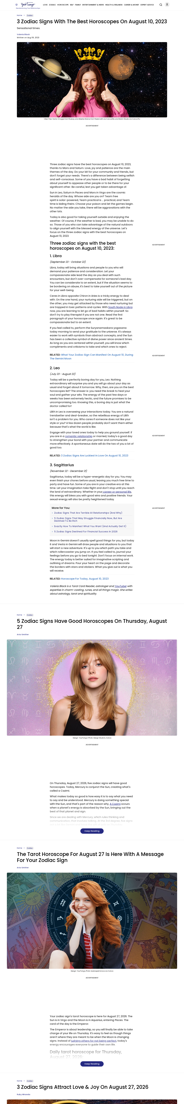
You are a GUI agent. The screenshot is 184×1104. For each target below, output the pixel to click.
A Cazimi (115, 804)
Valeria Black (23, 34)
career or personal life (117, 492)
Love (45, 5)
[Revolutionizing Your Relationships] (28, 4)
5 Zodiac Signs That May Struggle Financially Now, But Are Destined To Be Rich (88, 519)
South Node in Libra (120, 307)
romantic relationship (78, 436)
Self (71, 5)
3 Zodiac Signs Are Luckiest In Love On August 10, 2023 (94, 455)
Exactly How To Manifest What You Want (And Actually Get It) (90, 526)
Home (19, 15)
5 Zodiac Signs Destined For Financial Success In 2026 (86, 531)
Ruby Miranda (23, 1094)
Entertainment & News (93, 5)
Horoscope (62, 5)
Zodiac (52, 5)
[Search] (160, 4)
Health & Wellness (113, 5)
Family (78, 5)
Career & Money (131, 5)
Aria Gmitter (23, 634)
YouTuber (121, 586)
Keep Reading (92, 831)
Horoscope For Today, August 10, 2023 (85, 578)
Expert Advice (147, 5)
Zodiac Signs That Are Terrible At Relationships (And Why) (88, 512)
